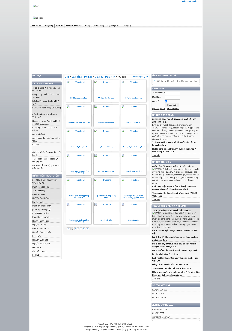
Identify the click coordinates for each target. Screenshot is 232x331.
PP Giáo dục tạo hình (134, 171)
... (33, 148)
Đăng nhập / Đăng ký (191, 1)
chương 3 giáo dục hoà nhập (79, 122)
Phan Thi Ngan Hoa (40, 187)
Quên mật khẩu (158, 108)
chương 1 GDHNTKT (133, 122)
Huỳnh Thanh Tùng (40, 221)
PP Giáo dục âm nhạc (78, 98)
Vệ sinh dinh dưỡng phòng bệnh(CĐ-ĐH (79, 196)
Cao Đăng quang (39, 251)
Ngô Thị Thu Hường (41, 198)
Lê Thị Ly (36, 255)
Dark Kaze (36, 247)
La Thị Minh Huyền (40, 213)
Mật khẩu (156, 97)
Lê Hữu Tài (37, 236)
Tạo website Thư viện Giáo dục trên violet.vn (172, 268)
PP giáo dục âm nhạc (133, 98)
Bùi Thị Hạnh (38, 202)
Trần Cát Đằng (38, 191)
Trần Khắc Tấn (38, 183)
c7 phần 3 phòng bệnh (78, 147)
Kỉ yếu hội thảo (106, 220)
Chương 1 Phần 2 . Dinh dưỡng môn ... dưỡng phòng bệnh (133, 197)
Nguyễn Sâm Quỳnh (41, 244)
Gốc (67, 76)
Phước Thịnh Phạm (40, 228)
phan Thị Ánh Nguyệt (41, 210)
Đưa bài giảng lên (140, 76)
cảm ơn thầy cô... (39, 134)
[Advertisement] (116, 51)
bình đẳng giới (133, 220)
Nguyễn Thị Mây (39, 225)
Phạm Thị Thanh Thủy (41, 206)
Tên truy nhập (158, 93)
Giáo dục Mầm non (105, 76)
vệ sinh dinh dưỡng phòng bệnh (106, 196)
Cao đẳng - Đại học (82, 76)
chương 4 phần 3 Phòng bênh (133, 147)
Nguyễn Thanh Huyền (41, 232)
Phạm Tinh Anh (38, 194)
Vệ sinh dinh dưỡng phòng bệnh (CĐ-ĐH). (79, 221)
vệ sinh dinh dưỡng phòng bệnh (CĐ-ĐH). (79, 172)
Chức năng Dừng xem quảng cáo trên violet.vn (173, 166)
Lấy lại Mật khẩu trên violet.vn (165, 254)
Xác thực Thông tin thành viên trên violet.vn (171, 210)
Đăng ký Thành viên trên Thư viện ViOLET (171, 265)
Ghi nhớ (155, 101)
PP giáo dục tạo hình (106, 171)
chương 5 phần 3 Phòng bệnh (106, 147)
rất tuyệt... (36, 145)
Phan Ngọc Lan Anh (41, 217)
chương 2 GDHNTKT (106, 122)
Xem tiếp (156, 155)
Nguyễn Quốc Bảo (40, 240)
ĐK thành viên (173, 108)
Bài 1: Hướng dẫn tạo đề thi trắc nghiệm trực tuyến (175, 250)
